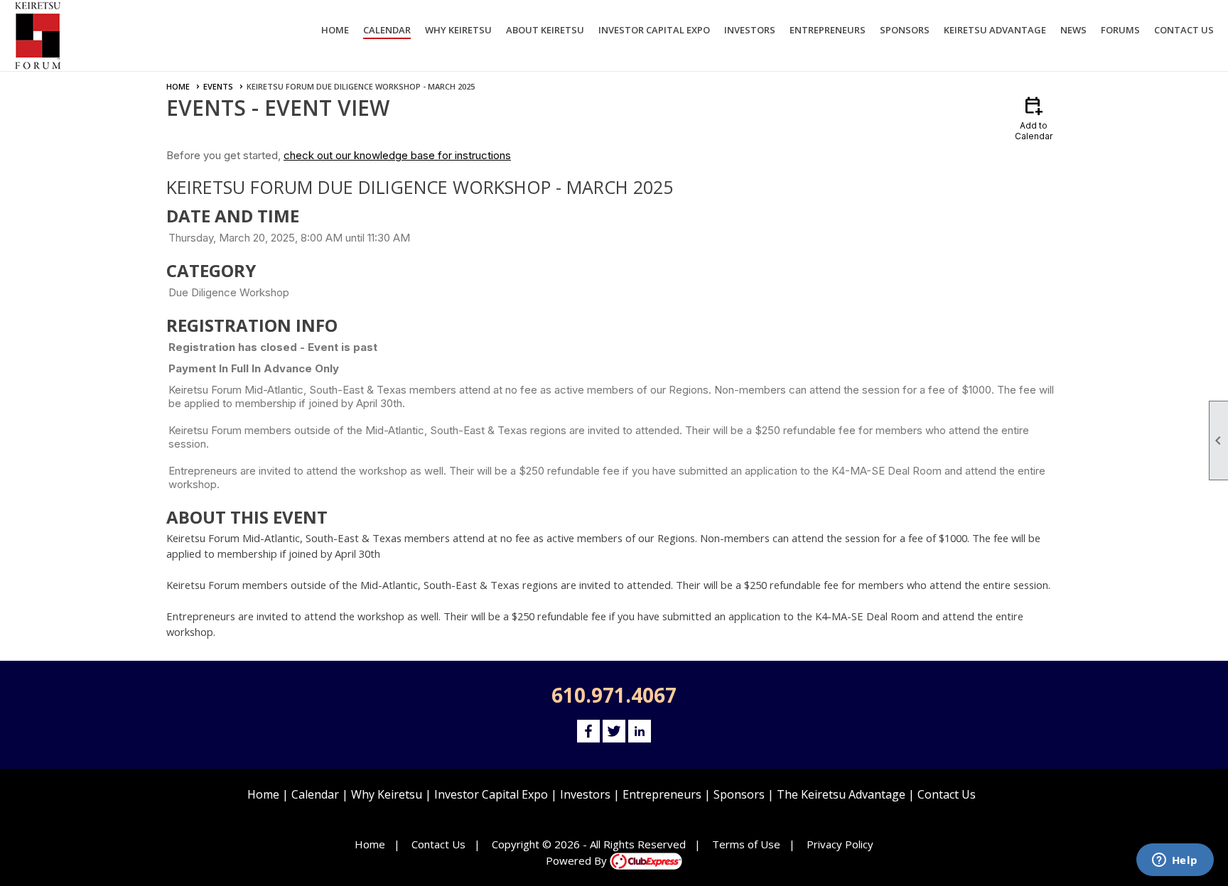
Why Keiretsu (386, 794)
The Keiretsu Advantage (841, 794)
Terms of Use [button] (746, 844)
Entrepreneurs (662, 794)
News (1073, 29)
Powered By (578, 860)
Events (218, 86)
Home (335, 29)
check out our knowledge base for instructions (397, 155)
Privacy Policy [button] (840, 844)
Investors (585, 794)
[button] (458, 32)
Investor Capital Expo (491, 794)
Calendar (387, 29)
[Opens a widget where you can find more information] (1175, 861)
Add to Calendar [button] (1033, 117)
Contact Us (1184, 29)
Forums (1120, 29)
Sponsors (739, 794)
